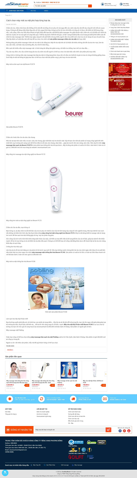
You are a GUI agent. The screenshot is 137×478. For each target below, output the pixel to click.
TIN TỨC (33, 10)
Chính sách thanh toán (74, 411)
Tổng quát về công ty (11, 414)
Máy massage (78, 465)
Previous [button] (6, 374)
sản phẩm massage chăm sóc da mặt (63, 39)
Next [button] (106, 374)
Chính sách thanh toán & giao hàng (120, 51)
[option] (18, 376)
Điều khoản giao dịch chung (118, 54)
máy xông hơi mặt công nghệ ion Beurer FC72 (58, 233)
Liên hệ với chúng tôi (42, 414)
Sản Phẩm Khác (50, 465)
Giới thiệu (7, 411)
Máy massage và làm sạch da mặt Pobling (67, 381)
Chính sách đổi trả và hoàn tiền (76, 416)
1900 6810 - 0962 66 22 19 (50, 2)
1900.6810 (14, 443)
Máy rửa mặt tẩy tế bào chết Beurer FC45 (78, 324)
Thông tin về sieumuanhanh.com (119, 36)
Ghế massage (65, 465)
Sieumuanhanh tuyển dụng (44, 416)
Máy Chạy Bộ (36, 465)
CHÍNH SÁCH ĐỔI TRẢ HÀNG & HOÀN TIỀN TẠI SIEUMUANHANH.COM (119, 32)
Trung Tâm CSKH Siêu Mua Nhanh (120, 27)
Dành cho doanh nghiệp (43, 411)
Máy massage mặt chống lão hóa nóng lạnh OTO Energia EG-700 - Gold (43, 381)
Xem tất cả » (10, 349)
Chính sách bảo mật (73, 418)
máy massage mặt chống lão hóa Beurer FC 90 (48, 252)
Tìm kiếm (90, 6)
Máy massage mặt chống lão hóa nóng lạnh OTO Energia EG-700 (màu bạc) (17, 381)
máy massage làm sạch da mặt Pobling (44, 337)
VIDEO (46, 10)
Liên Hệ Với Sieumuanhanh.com (119, 44)
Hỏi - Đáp (70, 423)
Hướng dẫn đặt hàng (73, 414)
